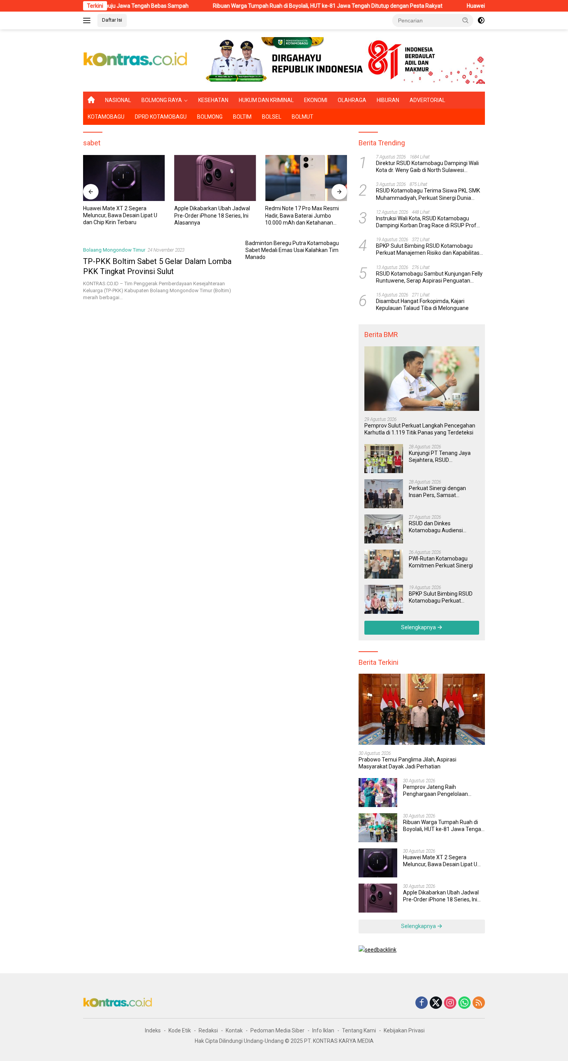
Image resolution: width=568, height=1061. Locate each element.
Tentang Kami (359, 1030)
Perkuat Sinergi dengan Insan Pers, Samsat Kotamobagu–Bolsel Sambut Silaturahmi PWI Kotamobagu (438, 492)
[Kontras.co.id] (135, 60)
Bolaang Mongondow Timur (114, 250)
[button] (465, 20)
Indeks (153, 1030)
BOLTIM (242, 117)
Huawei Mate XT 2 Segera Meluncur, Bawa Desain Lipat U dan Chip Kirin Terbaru (120, 215)
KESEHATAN (213, 100)
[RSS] (479, 1003)
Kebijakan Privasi (404, 1030)
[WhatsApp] (464, 1003)
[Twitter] (436, 1003)
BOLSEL (271, 117)
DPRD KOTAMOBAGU (161, 117)
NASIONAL (118, 100)
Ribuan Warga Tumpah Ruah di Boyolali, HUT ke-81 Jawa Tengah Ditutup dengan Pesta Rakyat (294, 6)
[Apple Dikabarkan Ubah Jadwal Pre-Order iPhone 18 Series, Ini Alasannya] (215, 178)
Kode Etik (179, 1030)
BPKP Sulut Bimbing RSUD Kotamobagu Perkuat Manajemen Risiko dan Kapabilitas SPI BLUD (428, 249)
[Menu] (88, 20)
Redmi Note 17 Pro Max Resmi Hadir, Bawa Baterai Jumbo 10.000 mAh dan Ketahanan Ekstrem (302, 215)
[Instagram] (450, 1003)
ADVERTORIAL (427, 100)
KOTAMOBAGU (106, 117)
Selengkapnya (419, 627)
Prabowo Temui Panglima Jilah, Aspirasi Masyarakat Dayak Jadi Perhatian (407, 763)
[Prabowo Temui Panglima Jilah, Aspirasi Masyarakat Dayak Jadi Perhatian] (422, 709)
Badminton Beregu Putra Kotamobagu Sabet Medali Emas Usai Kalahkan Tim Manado (292, 250)
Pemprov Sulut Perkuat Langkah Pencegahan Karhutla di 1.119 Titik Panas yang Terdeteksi (419, 429)
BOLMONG (210, 117)
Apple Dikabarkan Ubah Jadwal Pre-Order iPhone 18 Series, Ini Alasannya (212, 215)
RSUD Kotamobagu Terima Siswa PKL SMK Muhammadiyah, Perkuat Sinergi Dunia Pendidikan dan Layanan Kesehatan (428, 194)
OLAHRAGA (352, 100)
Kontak (234, 1030)
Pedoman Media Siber (277, 1030)
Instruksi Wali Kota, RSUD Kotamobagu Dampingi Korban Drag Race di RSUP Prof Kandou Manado (426, 222)
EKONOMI (315, 100)
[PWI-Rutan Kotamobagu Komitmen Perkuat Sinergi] (383, 564)
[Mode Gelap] (481, 20)
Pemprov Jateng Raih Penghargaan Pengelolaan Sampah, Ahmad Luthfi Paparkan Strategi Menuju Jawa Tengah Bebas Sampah (443, 790)
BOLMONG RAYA (161, 100)
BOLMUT (302, 117)
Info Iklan (323, 1030)
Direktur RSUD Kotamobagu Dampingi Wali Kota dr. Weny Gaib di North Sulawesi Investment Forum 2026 (427, 167)
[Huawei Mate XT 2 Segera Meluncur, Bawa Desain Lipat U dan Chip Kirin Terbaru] (124, 178)
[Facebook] (421, 1003)
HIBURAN (388, 100)
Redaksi (208, 1030)
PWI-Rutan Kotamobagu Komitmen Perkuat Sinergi (441, 562)
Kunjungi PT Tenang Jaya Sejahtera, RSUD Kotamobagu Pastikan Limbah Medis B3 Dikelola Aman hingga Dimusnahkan (442, 456)
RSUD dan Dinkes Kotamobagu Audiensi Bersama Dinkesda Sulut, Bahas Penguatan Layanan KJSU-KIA (441, 527)
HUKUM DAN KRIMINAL (266, 100)
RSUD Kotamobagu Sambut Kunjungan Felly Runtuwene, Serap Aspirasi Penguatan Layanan (429, 277)
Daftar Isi (112, 20)
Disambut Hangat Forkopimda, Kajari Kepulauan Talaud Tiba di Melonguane (422, 304)
